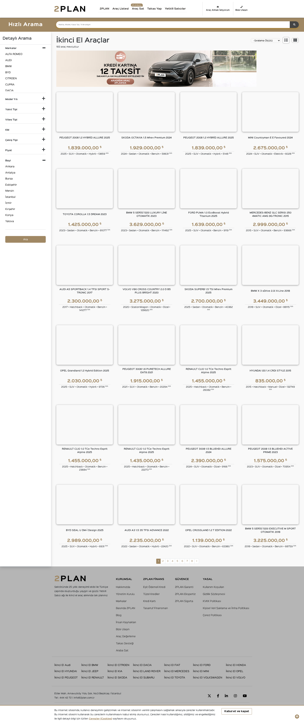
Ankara (9, 166)
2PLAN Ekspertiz (185, 594)
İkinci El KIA (114, 671)
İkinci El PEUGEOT (66, 678)
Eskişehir (11, 185)
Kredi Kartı (149, 601)
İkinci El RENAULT (92, 678)
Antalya (10, 173)
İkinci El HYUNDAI (65, 671)
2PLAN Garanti (184, 587)
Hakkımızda (123, 587)
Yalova (9, 221)
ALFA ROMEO (13, 54)
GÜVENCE (182, 579)
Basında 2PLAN (125, 608)
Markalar (121, 601)
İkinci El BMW (89, 665)
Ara (25, 239)
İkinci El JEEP (89, 671)
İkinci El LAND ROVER (146, 671)
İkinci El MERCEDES (176, 671)
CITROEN (11, 78)
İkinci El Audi (62, 665)
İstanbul (10, 197)
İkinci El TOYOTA (174, 678)
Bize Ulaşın (241, 10)
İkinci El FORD (202, 665)
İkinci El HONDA (236, 665)
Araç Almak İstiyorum (218, 10)
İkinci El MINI (201, 671)
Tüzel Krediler (151, 594)
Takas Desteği (125, 643)
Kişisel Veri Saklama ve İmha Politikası (226, 608)
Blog (118, 615)
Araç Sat (138, 9)
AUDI (8, 60)
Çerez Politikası (212, 615)
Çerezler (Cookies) (100, 719)
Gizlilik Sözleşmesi (214, 594)
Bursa (9, 179)
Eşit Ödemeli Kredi (154, 587)
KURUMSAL (124, 579)
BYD (8, 72)
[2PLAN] (69, 8)
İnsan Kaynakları (126, 622)
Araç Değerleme (126, 636)
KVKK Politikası (212, 601)
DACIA (9, 90)
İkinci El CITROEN (118, 665)
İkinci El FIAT (172, 665)
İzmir (8, 203)
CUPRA (9, 84)
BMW (8, 66)
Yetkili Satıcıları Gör (179, 10)
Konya (9, 215)
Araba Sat (122, 650)
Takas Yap (154, 9)
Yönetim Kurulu (125, 594)
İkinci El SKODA (117, 678)
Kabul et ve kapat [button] (236, 711)
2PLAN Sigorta (184, 601)
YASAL (207, 579)
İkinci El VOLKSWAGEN (207, 678)
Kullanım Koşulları (213, 587)
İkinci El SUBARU (143, 678)
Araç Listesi (120, 9)
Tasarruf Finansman (155, 608)
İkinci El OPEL (234, 671)
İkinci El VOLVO (235, 678)
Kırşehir (10, 209)
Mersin (9, 191)
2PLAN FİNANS (153, 579)
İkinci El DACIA (142, 665)
